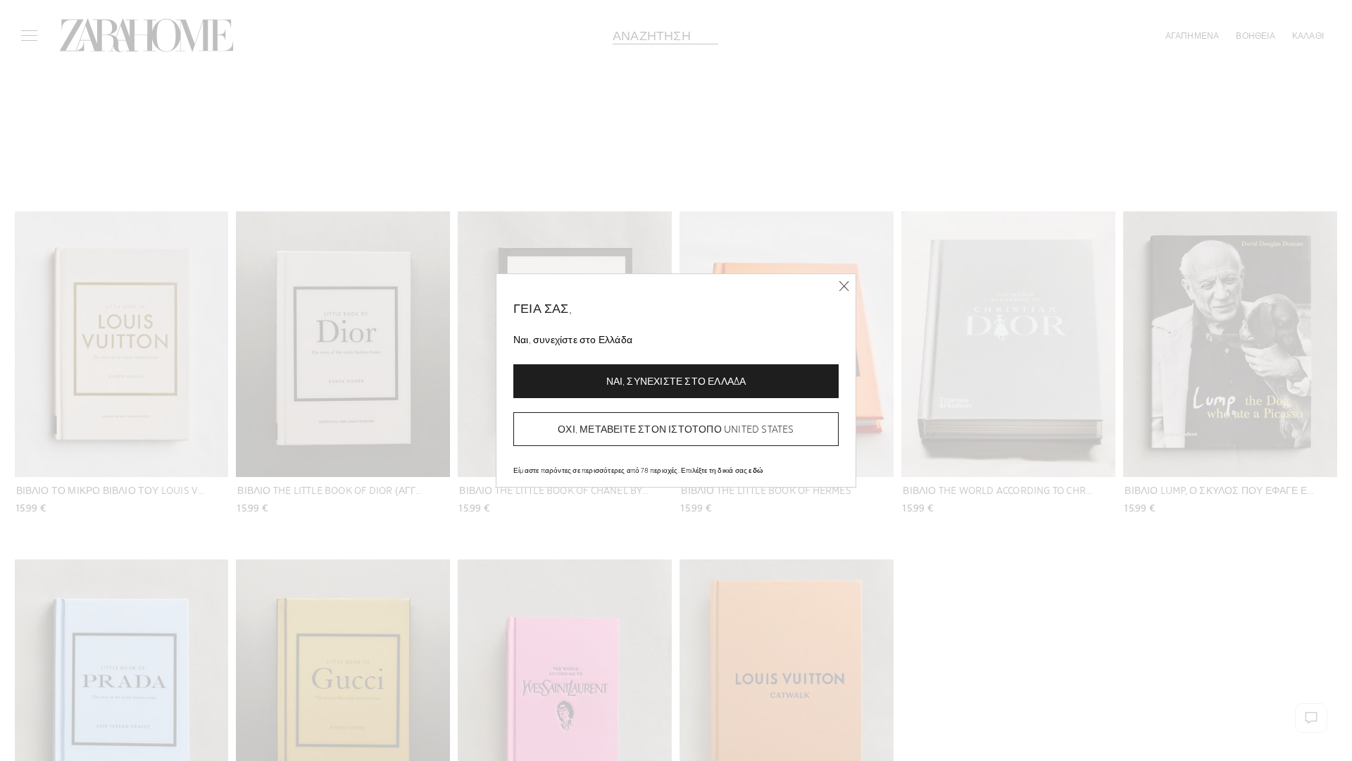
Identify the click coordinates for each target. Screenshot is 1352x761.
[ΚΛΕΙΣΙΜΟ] (844, 286)
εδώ (756, 470)
